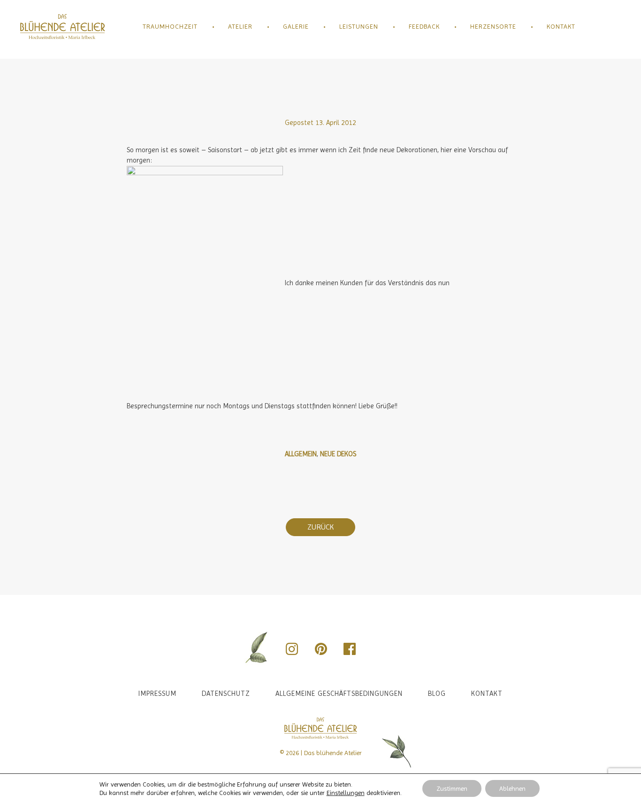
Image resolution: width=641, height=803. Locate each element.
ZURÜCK (320, 526)
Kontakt (561, 26)
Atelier (240, 26)
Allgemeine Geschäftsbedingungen (339, 693)
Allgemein (301, 454)
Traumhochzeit (170, 26)
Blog (437, 693)
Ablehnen (512, 788)
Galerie (296, 26)
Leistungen (358, 26)
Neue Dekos (338, 454)
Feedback (424, 26)
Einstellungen (346, 792)
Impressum (157, 693)
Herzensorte (493, 26)
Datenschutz (226, 693)
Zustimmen (451, 788)
